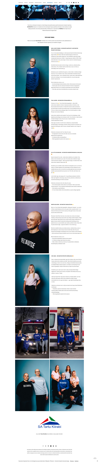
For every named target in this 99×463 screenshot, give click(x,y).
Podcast (26, 2)
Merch (60, 2)
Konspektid (31, 2)
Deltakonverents (38, 2)
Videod (44, 2)
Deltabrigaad (50, 2)
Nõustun (72, 461)
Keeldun (76, 461)
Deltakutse (21, 2)
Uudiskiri (55, 2)
